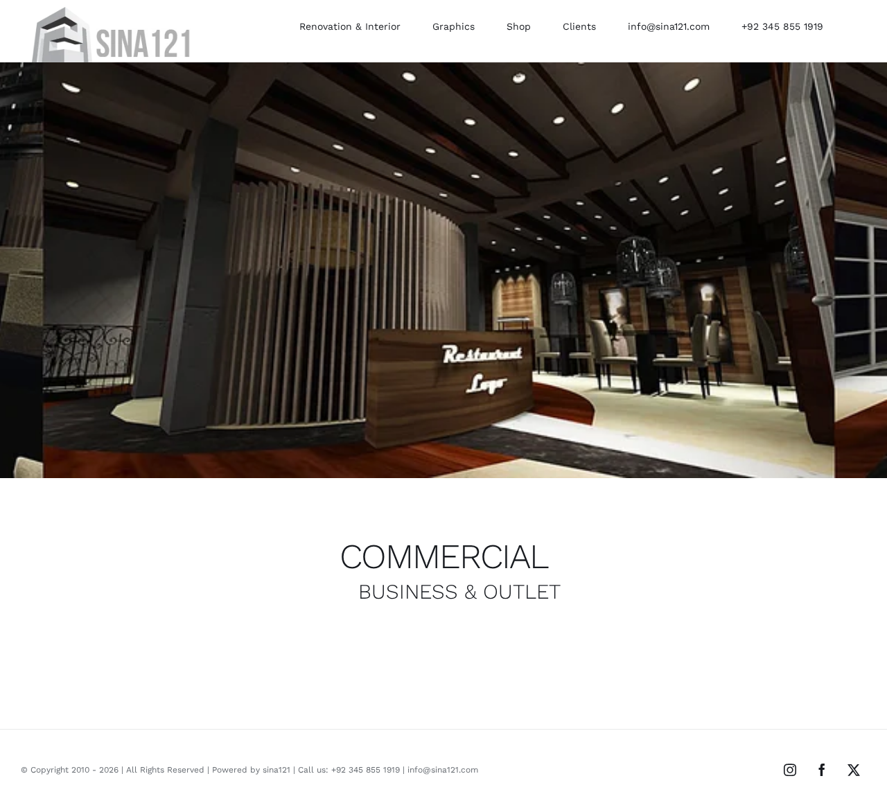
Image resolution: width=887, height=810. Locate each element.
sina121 (276, 770)
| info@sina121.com (439, 770)
